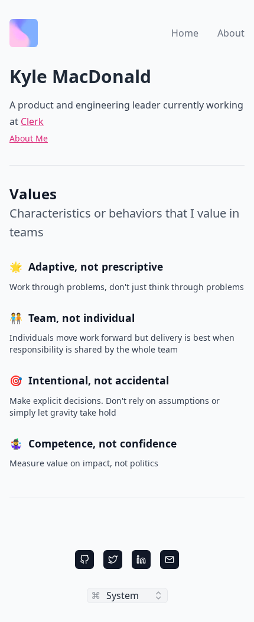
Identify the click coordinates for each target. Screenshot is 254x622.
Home (184, 33)
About (231, 33)
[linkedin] (141, 559)
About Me (28, 138)
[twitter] (112, 559)
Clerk (32, 121)
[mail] (169, 559)
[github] (84, 559)
